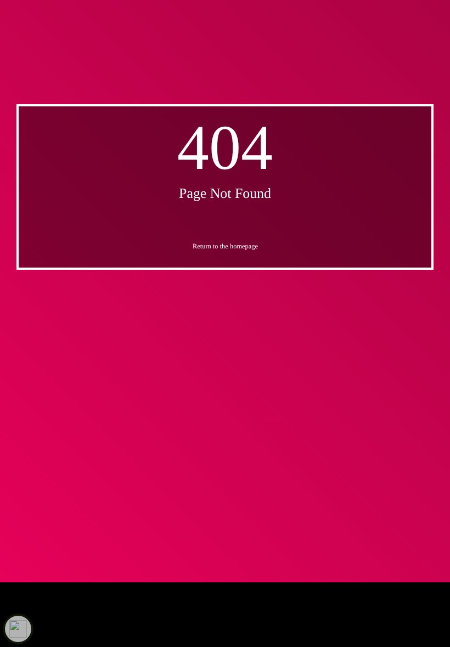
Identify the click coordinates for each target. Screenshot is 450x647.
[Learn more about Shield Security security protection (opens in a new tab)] (18, 629)
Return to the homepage (225, 246)
